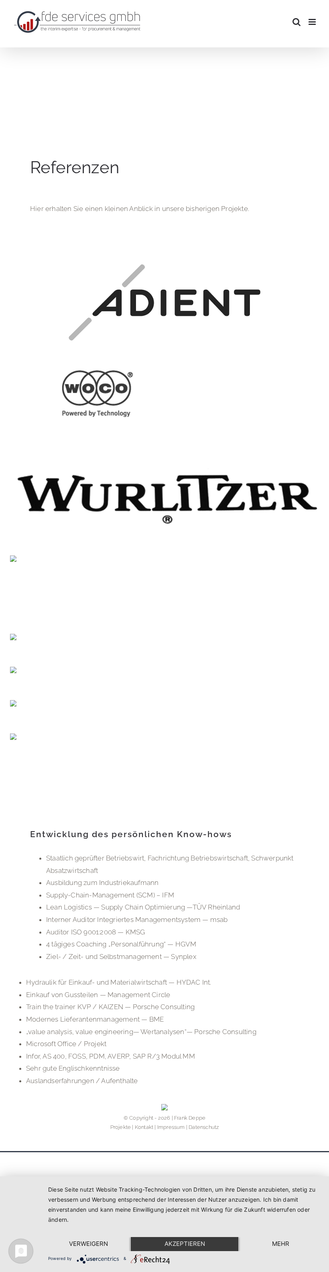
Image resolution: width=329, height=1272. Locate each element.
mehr (280, 1243)
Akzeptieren (184, 1243)
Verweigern (88, 1243)
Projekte (120, 1127)
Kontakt (144, 1127)
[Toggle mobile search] (296, 22)
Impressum (171, 1127)
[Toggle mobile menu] (313, 22)
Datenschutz (204, 1127)
